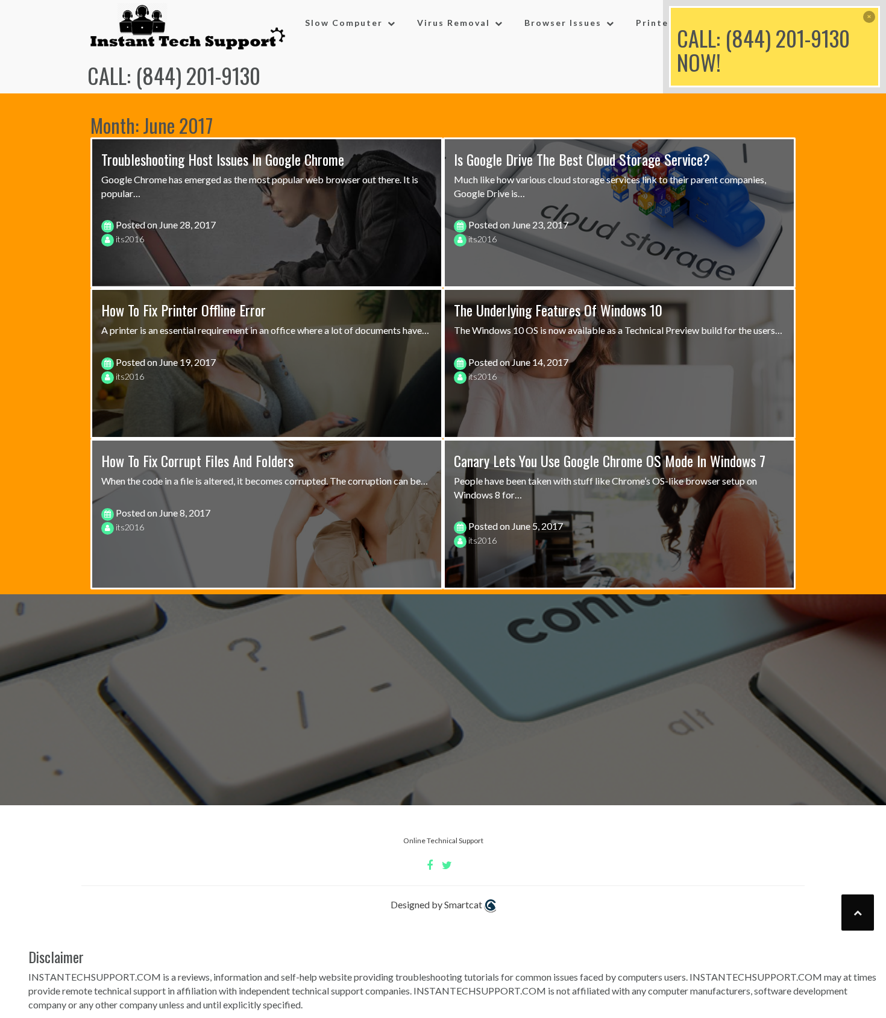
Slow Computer (344, 22)
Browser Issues (563, 22)
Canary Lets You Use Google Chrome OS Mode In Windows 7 (609, 460)
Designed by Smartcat (437, 904)
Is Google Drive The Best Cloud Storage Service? (582, 159)
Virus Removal (453, 22)
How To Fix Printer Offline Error (183, 310)
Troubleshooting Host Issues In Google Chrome (222, 159)
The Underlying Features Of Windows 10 (558, 310)
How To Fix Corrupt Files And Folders (197, 460)
